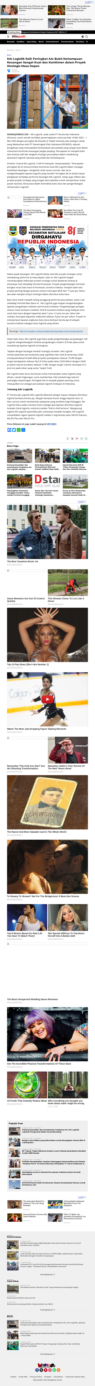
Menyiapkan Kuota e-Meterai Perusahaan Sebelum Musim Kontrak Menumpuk (51, 1173)
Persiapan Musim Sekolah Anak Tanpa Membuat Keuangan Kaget (49, 1287)
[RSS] (58, 1370)
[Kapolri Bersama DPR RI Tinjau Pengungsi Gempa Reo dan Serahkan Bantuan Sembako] (75, 456)
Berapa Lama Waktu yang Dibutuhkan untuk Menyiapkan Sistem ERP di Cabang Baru (53, 1141)
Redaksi (47, 1377)
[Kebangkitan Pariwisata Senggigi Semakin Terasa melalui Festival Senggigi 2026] (19, 481)
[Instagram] (50, 1370)
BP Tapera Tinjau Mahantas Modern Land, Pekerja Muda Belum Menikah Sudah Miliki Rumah (54, 1152)
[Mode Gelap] (82, 37)
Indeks (13, 1377)
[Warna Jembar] (18, 37)
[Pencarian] (86, 37)
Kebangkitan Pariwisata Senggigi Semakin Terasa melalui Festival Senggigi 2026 (18, 493)
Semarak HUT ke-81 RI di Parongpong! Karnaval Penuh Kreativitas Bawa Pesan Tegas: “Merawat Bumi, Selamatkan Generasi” (51, 1265)
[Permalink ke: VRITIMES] (9, 71)
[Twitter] (41, 1370)
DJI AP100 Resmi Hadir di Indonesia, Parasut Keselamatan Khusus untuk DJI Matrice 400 (53, 1184)
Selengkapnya (46, 1274)
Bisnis (9, 55)
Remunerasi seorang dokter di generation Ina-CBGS (30, 1304)
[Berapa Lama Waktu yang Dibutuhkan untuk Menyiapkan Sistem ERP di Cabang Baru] (14, 1142)
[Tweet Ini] (72, 438)
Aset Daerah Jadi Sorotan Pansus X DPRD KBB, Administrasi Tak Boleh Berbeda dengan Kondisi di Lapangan (51, 1255)
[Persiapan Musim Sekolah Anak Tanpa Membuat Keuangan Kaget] (13, 1289)
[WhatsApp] (54, 1370)
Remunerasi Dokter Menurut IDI (21, 1298)
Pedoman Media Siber (75, 1377)
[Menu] (8, 37)
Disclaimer (58, 1377)
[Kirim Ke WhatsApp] (86, 438)
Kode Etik (23, 1377)
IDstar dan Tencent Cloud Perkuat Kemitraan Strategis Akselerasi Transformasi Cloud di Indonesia (46, 493)
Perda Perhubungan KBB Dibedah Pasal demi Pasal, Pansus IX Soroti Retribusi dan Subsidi (50, 1244)
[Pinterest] (46, 1370)
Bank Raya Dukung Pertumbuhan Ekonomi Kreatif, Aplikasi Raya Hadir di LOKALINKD (47, 467)
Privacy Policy (36, 1377)
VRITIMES (14, 70)
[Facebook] (37, 1370)
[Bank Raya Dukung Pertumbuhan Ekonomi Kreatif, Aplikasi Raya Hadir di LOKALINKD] (47, 456)
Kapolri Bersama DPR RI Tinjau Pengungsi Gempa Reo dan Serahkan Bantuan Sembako (75, 467)
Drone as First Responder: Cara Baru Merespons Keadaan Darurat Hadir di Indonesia (74, 493)
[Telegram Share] (81, 438)
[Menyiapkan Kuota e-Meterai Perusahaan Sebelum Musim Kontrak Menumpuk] (14, 1174)
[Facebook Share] (67, 438)
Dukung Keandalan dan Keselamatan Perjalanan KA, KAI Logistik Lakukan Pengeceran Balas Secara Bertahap (19, 467)
